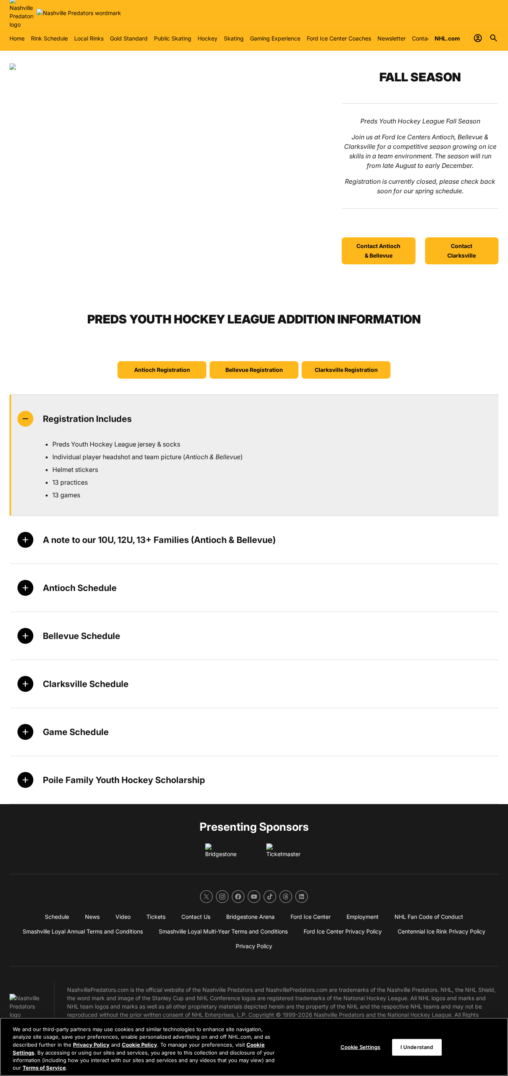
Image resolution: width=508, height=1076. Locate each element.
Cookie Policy (139, 1044)
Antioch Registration (162, 369)
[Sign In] (478, 38)
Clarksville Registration (346, 369)
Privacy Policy (91, 1044)
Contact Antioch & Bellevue (378, 251)
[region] (254, 1047)
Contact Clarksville (461, 251)
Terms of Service (44, 1067)
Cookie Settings (361, 1047)
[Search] (493, 38)
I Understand (416, 1047)
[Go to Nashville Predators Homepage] (79, 13)
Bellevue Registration (254, 369)
